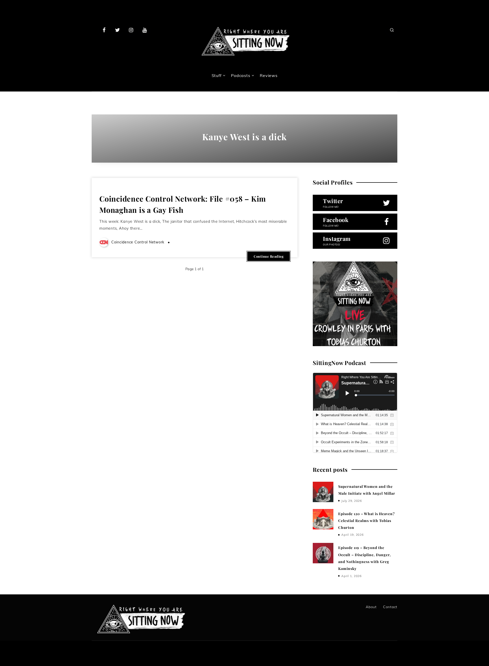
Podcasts (240, 75)
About (371, 607)
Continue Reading (268, 256)
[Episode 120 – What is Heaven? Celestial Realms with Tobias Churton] (323, 519)
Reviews (268, 75)
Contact (390, 607)
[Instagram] (131, 29)
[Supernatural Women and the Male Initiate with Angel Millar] (323, 492)
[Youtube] (144, 29)
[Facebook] (104, 29)
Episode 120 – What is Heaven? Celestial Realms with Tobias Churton (366, 520)
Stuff (217, 75)
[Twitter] (117, 29)
